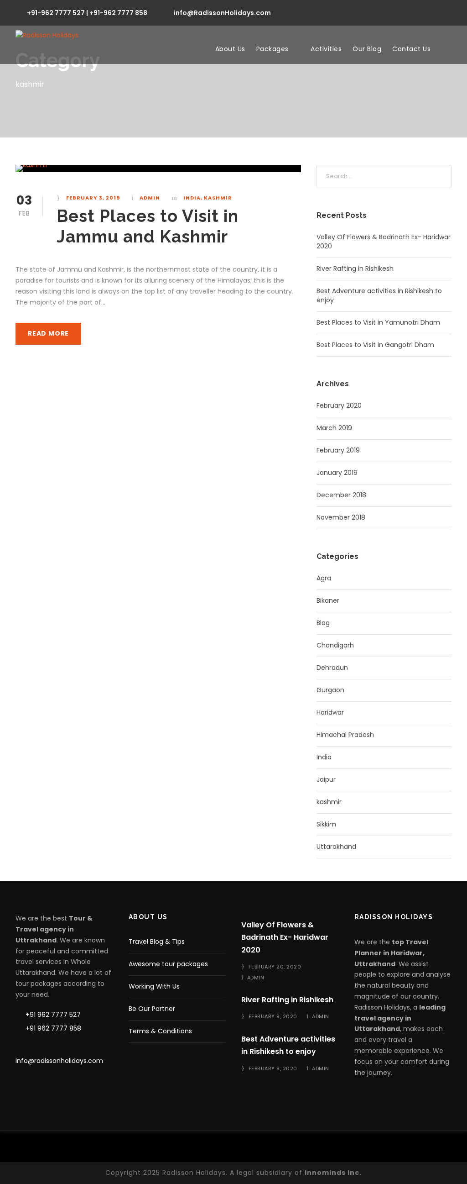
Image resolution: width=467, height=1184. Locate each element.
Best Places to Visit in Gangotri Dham (375, 344)
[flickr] (399, 11)
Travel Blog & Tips (157, 941)
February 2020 (339, 405)
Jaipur (326, 779)
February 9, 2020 (273, 1016)
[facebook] (383, 11)
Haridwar (330, 712)
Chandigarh (335, 645)
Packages (272, 48)
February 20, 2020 (275, 966)
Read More (48, 333)
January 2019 (337, 472)
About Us (230, 48)
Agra (324, 578)
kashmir (218, 197)
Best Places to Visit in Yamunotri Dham (378, 322)
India (192, 197)
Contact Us (411, 48)
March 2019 (334, 427)
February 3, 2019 (93, 197)
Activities (326, 48)
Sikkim (326, 824)
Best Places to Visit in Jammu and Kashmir (148, 226)
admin (150, 197)
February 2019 (338, 450)
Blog (323, 622)
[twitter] (432, 11)
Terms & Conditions (160, 1031)
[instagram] (448, 11)
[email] (366, 11)
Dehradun (332, 667)
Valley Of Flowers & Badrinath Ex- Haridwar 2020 (284, 937)
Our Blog (367, 48)
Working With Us (154, 986)
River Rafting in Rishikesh (355, 268)
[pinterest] (416, 11)
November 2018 (341, 517)
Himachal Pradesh (345, 734)
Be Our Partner (152, 1008)
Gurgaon (330, 690)
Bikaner (328, 600)
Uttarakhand (336, 846)
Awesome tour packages (168, 963)
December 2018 (341, 495)
